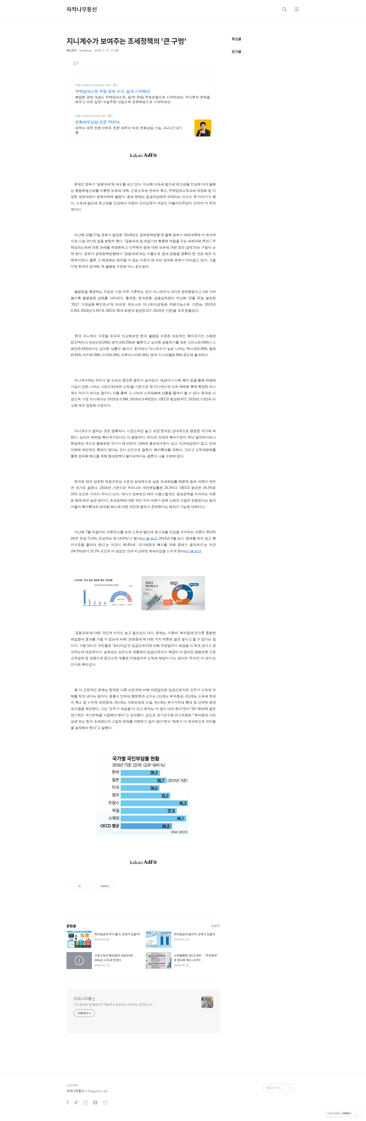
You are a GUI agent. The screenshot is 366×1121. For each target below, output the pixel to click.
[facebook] (68, 1103)
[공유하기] (84, 886)
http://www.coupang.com (93, 85)
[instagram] (85, 1103)
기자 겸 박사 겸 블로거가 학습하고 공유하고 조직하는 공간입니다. (113, 1004)
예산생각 (72, 50)
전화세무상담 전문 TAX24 (97, 122)
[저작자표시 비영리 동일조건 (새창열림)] (118, 886)
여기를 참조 (148, 538)
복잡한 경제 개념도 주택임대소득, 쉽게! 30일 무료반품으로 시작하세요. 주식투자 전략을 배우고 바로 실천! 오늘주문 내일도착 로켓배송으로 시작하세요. (142, 99)
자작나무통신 (82, 9)
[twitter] (76, 1103)
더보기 (215, 925)
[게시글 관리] (90, 886)
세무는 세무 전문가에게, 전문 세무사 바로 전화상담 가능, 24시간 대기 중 (128, 130)
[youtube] (95, 1103)
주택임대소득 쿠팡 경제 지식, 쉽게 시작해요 (112, 91)
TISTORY (72, 1085)
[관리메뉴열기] (358, 1113)
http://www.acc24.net (90, 115)
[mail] (105, 1103)
